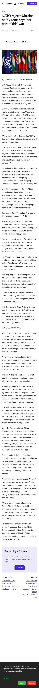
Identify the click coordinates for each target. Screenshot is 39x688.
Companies (32, 3)
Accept (22, 683)
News (4, 11)
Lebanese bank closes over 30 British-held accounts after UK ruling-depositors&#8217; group (29, 589)
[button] (3, 3)
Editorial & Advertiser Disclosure (18, 42)
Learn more (6, 678)
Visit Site (19, 567)
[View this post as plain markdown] (32, 31)
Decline (31, 683)
